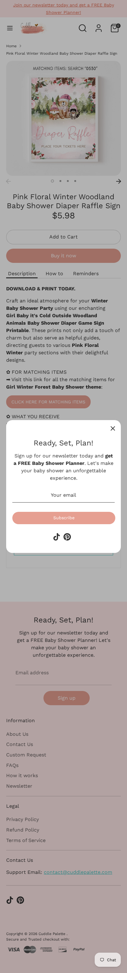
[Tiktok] (56, 537)
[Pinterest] (67, 537)
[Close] (113, 428)
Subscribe (64, 517)
